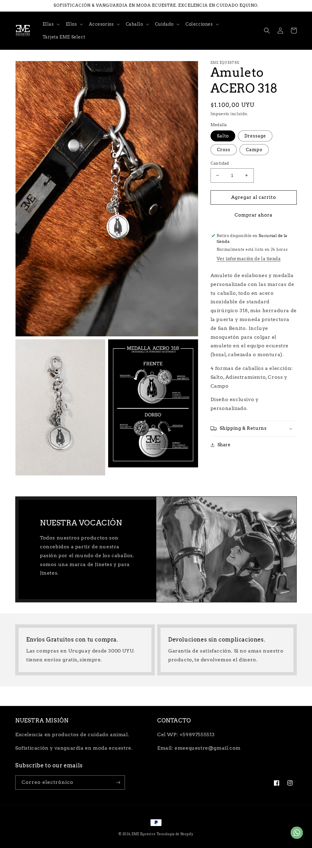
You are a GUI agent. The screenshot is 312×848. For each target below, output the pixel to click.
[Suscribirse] (118, 782)
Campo (254, 149)
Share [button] (224, 444)
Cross (223, 149)
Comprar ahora (253, 215)
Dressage (255, 135)
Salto (223, 135)
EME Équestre (143, 834)
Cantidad (220, 163)
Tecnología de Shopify (175, 834)
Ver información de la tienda (249, 258)
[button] (50, 24)
